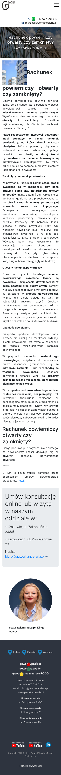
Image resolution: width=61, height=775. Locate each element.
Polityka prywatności (31, 765)
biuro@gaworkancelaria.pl (41, 22)
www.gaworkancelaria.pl (31, 692)
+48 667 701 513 (46, 18)
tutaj (21, 480)
